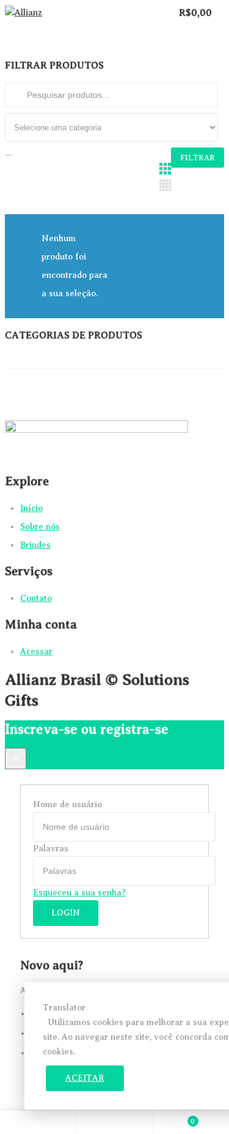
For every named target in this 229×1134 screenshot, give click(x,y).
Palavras (50, 848)
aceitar (84, 1078)
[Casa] (38, 1120)
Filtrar (197, 157)
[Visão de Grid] (165, 168)
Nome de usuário (67, 804)
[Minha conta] (115, 1120)
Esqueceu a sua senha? (79, 892)
